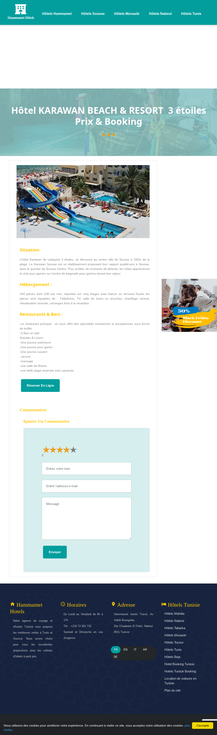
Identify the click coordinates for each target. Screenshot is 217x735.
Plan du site (172, 690)
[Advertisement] (108, 56)
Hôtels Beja (172, 657)
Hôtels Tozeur (174, 642)
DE (116, 656)
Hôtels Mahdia (174, 613)
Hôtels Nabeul (174, 621)
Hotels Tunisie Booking (180, 671)
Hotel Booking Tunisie (179, 664)
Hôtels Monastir (175, 635)
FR (116, 649)
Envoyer (55, 552)
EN (125, 649)
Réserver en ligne (40, 385)
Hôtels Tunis (173, 649)
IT (135, 649)
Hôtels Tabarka (174, 628)
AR (145, 649)
